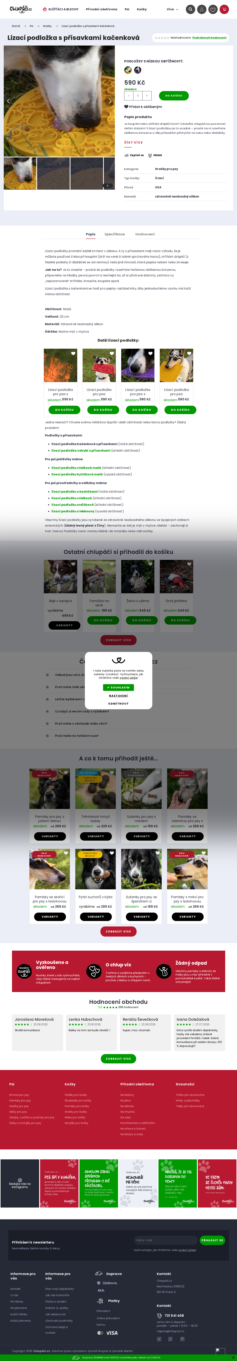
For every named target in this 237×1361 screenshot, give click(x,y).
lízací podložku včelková (72, 498)
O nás (14, 1295)
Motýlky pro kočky (76, 1123)
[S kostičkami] (137, 70)
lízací (159, 178)
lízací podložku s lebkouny (73, 511)
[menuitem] (60, 9)
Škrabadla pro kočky (78, 1100)
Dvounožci (185, 1084)
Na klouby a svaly (131, 1134)
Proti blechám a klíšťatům (137, 1123)
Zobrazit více (118, 1059)
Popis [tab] (91, 234)
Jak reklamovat (55, 1314)
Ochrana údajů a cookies (56, 1330)
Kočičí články (18, 1314)
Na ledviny (127, 1095)
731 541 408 (174, 1315)
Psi (11, 1084)
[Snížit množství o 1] (128, 95)
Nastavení (118, 696)
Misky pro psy (18, 1112)
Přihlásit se (212, 1240)
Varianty (64, 625)
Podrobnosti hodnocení (209, 38)
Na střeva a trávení (133, 1129)
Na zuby (125, 1117)
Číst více (133, 142)
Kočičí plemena (20, 1321)
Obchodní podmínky (59, 1321)
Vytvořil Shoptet (98, 1351)
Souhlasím (120, 687)
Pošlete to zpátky (56, 1308)
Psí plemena (18, 1308)
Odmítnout (118, 704)
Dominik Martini (122, 1351)
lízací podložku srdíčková (73, 505)
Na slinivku (127, 1106)
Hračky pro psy (166, 169)
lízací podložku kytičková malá (77, 474)
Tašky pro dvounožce (190, 1106)
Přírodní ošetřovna (137, 1084)
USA (158, 187)
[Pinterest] (182, 1339)
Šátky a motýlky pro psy (25, 1123)
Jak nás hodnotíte (57, 1295)
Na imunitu (127, 1112)
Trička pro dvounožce (190, 1095)
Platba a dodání (55, 1301)
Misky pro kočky (75, 1117)
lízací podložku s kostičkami (75, 491)
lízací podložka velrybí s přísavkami (81, 450)
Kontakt (15, 1289)
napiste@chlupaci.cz (171, 1331)
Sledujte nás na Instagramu (20, 1185)
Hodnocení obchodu (118, 1002)
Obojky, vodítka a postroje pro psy (32, 1117)
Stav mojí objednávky (59, 1289)
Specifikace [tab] (115, 234)
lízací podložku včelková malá (76, 468)
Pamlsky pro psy (20, 1100)
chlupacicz (159, 1339)
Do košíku (173, 95)
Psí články (16, 1301)
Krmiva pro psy (19, 1095)
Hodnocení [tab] (145, 234)
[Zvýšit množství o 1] (146, 95)
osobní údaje (128, 678)
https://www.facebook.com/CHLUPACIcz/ (170, 1339)
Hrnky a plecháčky (188, 1100)
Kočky (70, 1084)
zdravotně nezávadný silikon (177, 196)
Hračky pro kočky (76, 1112)
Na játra (125, 1100)
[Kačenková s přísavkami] (128, 70)
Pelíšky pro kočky (76, 1095)
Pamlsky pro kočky (77, 1106)
